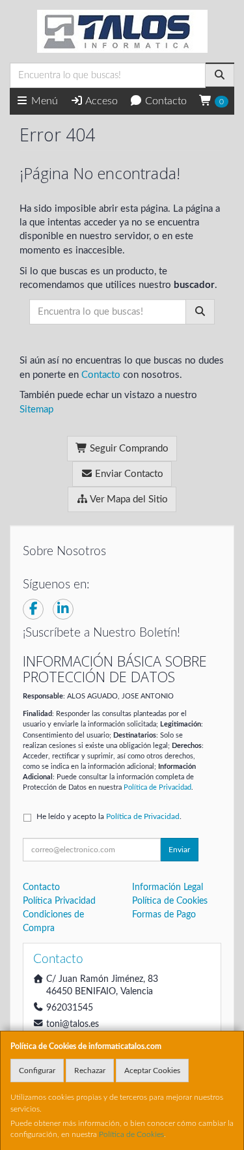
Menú (43, 101)
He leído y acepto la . (109, 816)
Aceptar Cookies (152, 1070)
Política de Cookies (131, 1134)
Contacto (164, 101)
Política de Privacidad (157, 787)
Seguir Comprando (128, 448)
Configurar (37, 1070)
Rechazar (89, 1070)
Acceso (100, 101)
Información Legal (167, 887)
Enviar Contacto (127, 474)
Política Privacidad (59, 901)
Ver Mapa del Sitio (128, 499)
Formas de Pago (164, 914)
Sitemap (36, 409)
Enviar (179, 850)
